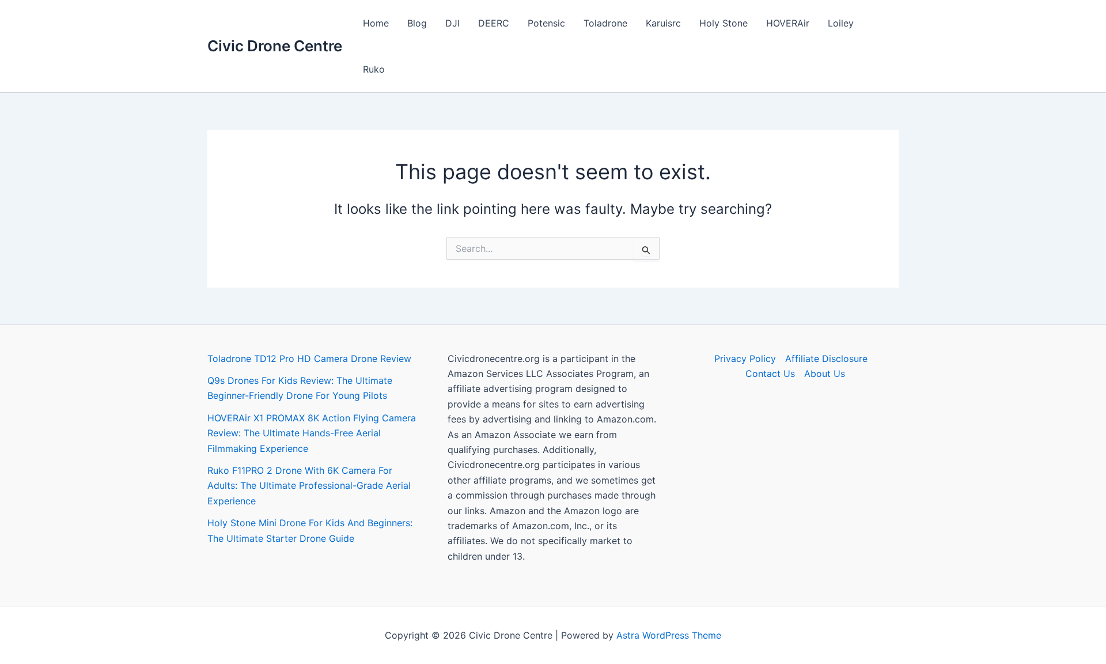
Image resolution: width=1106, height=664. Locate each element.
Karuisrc (663, 23)
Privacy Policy (745, 358)
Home (376, 23)
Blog (417, 23)
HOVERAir (787, 23)
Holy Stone (723, 23)
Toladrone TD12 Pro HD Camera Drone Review (309, 358)
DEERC (493, 23)
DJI (452, 23)
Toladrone (605, 23)
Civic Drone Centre (274, 46)
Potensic (546, 23)
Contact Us (770, 373)
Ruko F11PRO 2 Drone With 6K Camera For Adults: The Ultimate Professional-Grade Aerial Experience (309, 486)
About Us (824, 373)
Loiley (841, 23)
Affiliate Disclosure (826, 358)
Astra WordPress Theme (668, 635)
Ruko (374, 69)
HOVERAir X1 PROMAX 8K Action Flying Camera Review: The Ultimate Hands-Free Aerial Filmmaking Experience (311, 433)
